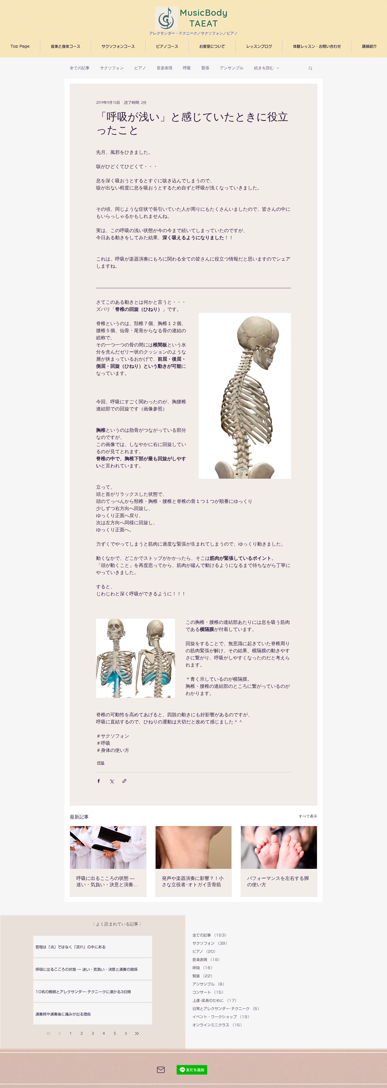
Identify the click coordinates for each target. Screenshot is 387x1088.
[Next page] (126, 1033)
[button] (310, 68)
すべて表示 (308, 816)
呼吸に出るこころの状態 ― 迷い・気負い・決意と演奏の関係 (107, 881)
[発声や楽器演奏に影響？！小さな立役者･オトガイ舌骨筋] (194, 847)
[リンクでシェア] (124, 780)
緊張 (205, 68)
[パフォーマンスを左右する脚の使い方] (279, 847)
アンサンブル (232, 68)
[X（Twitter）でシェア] (111, 780)
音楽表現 (164, 68)
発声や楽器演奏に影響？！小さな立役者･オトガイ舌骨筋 (193, 881)
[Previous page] (59, 1033)
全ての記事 (80, 68)
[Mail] (161, 1070)
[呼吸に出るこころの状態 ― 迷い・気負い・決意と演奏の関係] (108, 847)
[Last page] (137, 1033)
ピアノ (140, 68)
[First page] (48, 1033)
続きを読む (264, 68)
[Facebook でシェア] (98, 780)
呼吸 (187, 68)
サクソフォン (112, 68)
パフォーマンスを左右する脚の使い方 (278, 881)
